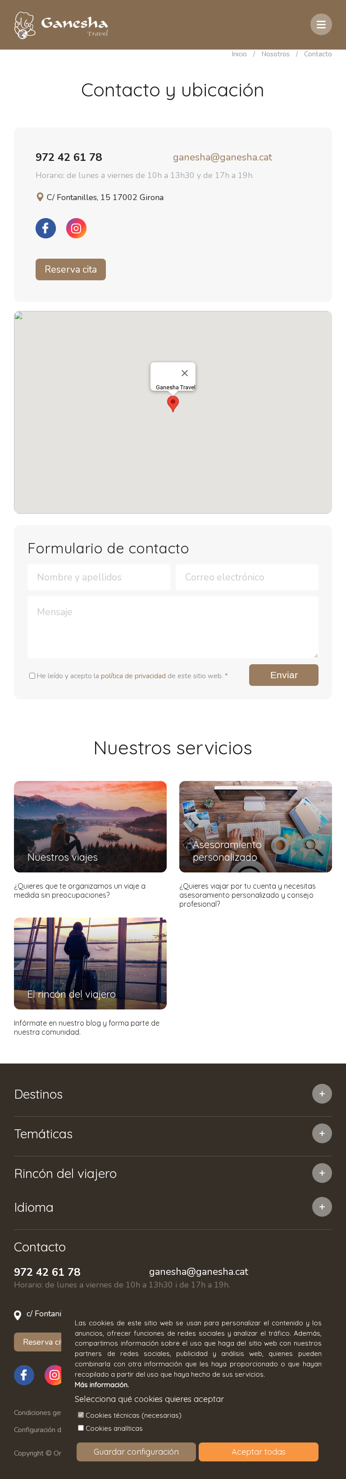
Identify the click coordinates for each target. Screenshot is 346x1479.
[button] (173, 404)
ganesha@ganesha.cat (222, 157)
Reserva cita (71, 269)
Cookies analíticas (114, 1428)
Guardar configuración (136, 1452)
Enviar (284, 675)
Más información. (102, 1384)
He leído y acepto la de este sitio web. (132, 675)
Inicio (239, 54)
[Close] (185, 373)
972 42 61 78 (69, 157)
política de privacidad (133, 675)
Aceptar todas (259, 1452)
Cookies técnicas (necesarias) (134, 1415)
